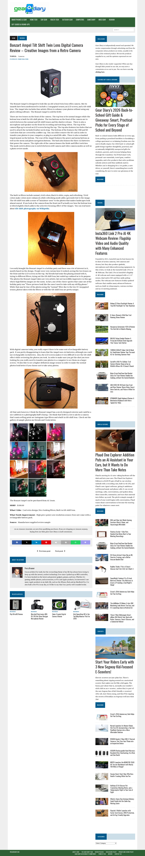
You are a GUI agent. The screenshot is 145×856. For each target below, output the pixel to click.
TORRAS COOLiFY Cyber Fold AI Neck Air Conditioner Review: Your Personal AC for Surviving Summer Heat (122, 352)
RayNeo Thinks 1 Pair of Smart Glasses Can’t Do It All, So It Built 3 (121, 567)
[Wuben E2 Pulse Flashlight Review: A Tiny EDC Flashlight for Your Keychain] (101, 308)
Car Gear (44, 19)
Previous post (44, 551)
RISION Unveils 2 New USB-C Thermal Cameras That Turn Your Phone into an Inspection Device (122, 741)
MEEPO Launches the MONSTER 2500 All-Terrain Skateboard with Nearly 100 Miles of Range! (122, 764)
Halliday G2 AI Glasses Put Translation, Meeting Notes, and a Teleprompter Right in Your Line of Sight (121, 788)
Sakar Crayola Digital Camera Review (59, 615)
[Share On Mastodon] (85, 542)
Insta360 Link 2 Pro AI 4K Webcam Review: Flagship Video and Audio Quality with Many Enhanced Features (113, 243)
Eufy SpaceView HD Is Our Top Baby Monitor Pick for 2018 (81, 616)
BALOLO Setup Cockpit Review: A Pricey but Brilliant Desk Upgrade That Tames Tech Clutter (121, 340)
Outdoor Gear (67, 19)
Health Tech (54, 19)
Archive (110, 854)
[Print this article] (66, 542)
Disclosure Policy (111, 852)
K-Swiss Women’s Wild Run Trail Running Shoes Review (120, 316)
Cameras (21, 56)
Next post (59, 551)
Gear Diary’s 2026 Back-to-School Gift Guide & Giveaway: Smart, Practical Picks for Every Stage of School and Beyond (114, 119)
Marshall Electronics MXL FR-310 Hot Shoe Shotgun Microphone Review (39, 616)
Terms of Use (102, 854)
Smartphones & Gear (19, 19)
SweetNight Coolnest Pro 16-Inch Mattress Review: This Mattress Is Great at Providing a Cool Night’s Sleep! (121, 581)
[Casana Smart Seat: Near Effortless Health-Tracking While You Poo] (101, 778)
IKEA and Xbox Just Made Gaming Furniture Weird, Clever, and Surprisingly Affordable (121, 522)
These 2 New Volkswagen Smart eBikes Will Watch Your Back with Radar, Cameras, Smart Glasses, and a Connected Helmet (122, 618)
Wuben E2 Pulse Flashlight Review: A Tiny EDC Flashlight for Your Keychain (122, 304)
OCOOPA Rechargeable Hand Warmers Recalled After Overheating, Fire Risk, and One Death (122, 752)
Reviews (13, 611)
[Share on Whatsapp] (75, 542)
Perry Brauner (23, 59)
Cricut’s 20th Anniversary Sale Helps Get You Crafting (122, 592)
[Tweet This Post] (27, 542)
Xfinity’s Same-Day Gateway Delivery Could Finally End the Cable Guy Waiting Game (122, 801)
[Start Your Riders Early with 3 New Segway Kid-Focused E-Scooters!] (115, 657)
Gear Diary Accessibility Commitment (85, 854)
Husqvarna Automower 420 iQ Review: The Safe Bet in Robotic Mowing (122, 328)
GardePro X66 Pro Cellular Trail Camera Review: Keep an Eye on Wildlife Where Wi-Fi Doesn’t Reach (122, 363)
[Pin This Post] (46, 542)
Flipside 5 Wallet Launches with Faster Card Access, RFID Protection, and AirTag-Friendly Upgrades (122, 812)
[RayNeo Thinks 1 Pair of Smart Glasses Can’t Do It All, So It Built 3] (101, 571)
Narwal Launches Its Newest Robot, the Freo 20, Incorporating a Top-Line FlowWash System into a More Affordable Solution (122, 729)
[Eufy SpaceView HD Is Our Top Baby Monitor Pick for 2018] (82, 609)
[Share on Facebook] (17, 542)
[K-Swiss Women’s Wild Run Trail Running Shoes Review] (101, 320)
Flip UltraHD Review (16, 614)
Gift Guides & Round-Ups (21, 24)
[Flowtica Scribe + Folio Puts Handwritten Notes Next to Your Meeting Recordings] (101, 536)
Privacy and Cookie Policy (126, 852)
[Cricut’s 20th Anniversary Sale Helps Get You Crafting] (101, 596)
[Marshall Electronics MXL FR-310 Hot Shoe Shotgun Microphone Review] (37, 609)
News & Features (103, 424)
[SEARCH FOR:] (123, 29)
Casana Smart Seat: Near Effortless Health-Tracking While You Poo (121, 775)
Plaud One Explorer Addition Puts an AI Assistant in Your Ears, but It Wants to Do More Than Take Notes (114, 462)
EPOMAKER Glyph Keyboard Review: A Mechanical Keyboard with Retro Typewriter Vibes (122, 400)
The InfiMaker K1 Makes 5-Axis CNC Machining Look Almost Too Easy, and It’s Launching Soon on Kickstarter (122, 605)
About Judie (75, 852)
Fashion (112, 19)
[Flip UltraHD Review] (16, 608)
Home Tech (33, 19)
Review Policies (99, 852)
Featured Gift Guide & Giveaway (107, 79)
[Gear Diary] (30, 8)
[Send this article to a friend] (56, 542)
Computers (80, 19)
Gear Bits (100, 631)
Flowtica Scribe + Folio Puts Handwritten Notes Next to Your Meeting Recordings (120, 533)
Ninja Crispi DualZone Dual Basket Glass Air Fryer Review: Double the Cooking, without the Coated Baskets (122, 375)
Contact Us (118, 854)
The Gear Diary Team (87, 852)
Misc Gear (102, 19)
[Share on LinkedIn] (36, 542)
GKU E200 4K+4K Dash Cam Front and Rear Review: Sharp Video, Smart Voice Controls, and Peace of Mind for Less (122, 388)
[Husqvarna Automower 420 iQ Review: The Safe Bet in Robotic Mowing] (101, 331)
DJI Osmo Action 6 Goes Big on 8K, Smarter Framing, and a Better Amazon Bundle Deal (121, 557)
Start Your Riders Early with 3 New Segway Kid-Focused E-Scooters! (114, 667)
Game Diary (91, 19)
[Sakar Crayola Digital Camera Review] (59, 609)
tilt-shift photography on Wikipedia (32, 208)
